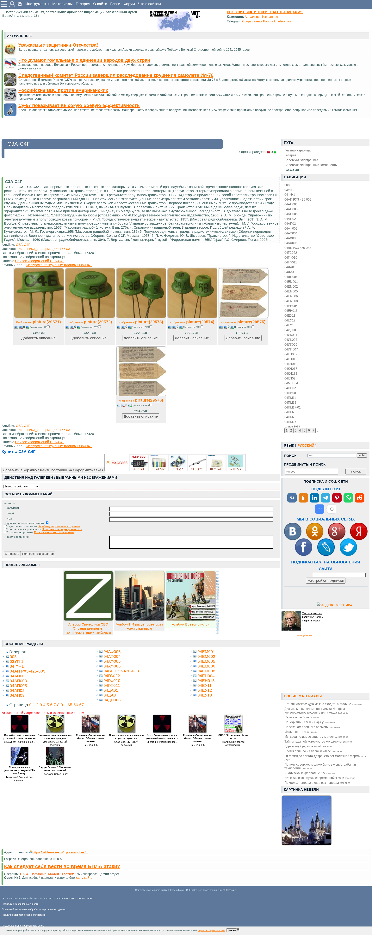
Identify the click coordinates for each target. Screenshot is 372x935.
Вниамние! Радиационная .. (19, 742)
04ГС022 (290, 252)
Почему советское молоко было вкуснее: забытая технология (320, 766)
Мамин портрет (301, 731)
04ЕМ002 (291, 286)
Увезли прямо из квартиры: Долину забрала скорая (312, 617)
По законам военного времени (312, 727)
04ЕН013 (291, 310)
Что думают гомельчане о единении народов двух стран (84, 60)
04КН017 (290, 368)
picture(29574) (192, 322)
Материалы (62, 4)
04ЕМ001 (291, 281)
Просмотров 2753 (140, 327)
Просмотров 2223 (243, 327)
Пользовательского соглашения (54, 532)
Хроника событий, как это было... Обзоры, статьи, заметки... (90, 738)
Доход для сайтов (304, 636)
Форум (129, 4)
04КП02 (289, 378)
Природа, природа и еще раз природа (317, 782)
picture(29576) (141, 400)
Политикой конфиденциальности (20, 904)
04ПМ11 (290, 397)
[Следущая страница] (217, 602)
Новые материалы (303, 696)
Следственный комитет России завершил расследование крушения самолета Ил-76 (115, 75)
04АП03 (290, 223)
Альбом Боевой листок (190, 624)
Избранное (270, 16)
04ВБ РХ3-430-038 (297, 248)
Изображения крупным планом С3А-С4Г (59, 265)
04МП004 (291, 383)
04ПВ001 (291, 393)
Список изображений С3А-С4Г (39, 261)
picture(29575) (243, 322)
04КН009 (290, 354)
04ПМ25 (290, 412)
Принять (231, 930)
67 (81, 705)
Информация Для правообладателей (22, 925)
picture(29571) (38, 322)
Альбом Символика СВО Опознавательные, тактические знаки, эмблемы (88, 628)
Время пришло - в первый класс (313, 751)
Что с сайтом (149, 4)
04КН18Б (291, 373)
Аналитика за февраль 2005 (310, 773)
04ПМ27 (290, 422)
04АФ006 (290, 243)
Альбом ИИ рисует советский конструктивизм (139, 626)
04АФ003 (290, 228)
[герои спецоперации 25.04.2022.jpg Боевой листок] (191, 620)
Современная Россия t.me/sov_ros (267, 21)
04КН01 (289, 359)
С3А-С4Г (23, 245)
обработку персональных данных (59, 526)
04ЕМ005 (291, 291)
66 (75, 705)
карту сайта (84, 877)
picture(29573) (141, 322)
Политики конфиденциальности (62, 529)
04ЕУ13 (289, 325)
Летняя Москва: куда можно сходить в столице (323, 704)
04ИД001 (291, 330)
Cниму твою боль (302, 717)
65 (70, 705)
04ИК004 (290, 339)
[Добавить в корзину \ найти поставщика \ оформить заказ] (174, 462)
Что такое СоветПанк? (55, 774)
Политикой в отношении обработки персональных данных (34, 909)
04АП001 (291, 204)
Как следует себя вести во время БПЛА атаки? (62, 866)
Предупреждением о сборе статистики (23, 915)
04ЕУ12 (289, 320)
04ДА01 (290, 267)
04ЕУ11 (289, 315)
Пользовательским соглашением (73, 898)
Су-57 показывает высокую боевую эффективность (79, 105)
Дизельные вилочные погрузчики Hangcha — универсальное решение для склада (316, 710)
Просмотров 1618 (38, 327)
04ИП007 (291, 349)
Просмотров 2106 (140, 405)
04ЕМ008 (291, 301)
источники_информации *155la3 (44, 249)
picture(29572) (89, 322)
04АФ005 (290, 238)
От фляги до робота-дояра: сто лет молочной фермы (325, 757)
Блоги (115, 4)
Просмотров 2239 (192, 327)
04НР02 (290, 388)
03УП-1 (289, 189)
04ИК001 (290, 335)
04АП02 (290, 219)
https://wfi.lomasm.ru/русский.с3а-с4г (60, 852)
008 (287, 185)
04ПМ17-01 (292, 407)
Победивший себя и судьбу (309, 722)
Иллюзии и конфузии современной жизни (319, 777)
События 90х (91, 745)
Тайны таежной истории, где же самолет (319, 741)
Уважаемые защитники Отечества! (58, 45)
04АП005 (291, 214)
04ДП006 (291, 277)
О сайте (100, 4)
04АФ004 (290, 233)
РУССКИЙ (305, 445)
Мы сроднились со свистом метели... (316, 736)
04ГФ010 (290, 257)
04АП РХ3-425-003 (297, 199)
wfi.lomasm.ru (230, 890)
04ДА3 (289, 272)
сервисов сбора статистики (211, 930)
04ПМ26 (290, 417)
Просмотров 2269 (89, 327)
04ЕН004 (291, 306)
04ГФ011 (290, 262)
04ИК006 (290, 344)
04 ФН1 (289, 194)
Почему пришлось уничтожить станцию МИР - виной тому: (19, 770)
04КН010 (290, 364)
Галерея (83, 4)
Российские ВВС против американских (63, 90)
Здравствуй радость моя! (308, 746)
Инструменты (37, 4)
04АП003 (291, 209)
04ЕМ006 (291, 296)
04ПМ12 (290, 402)
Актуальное (253, 16)
